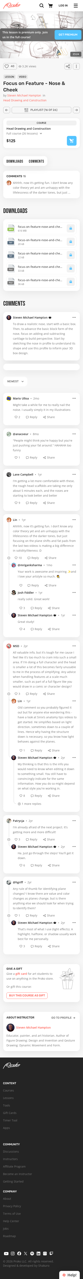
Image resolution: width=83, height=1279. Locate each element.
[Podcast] (45, 1253)
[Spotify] (32, 1253)
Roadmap (9, 1236)
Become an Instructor (17, 1174)
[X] (25, 1253)
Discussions (11, 1151)
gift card (21, 974)
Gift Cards (10, 1113)
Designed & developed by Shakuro (26, 1265)
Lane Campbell (23, 474)
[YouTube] (6, 1253)
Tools (6, 1105)
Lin (15, 520)
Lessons (8, 1098)
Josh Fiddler (26, 592)
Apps (6, 1128)
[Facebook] (19, 1253)
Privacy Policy (12, 1206)
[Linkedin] (38, 1253)
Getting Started (13, 1181)
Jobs (6, 1228)
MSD (16, 646)
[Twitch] (51, 1253)
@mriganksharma (30, 565)
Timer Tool (10, 1120)
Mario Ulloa (21, 398)
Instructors (10, 1159)
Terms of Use (12, 1213)
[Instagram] (12, 1253)
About (7, 1199)
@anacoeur (20, 434)
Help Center (11, 1221)
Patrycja (18, 821)
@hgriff (18, 882)
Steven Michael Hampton (30, 317)
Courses (8, 1090)
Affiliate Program (14, 1166)
